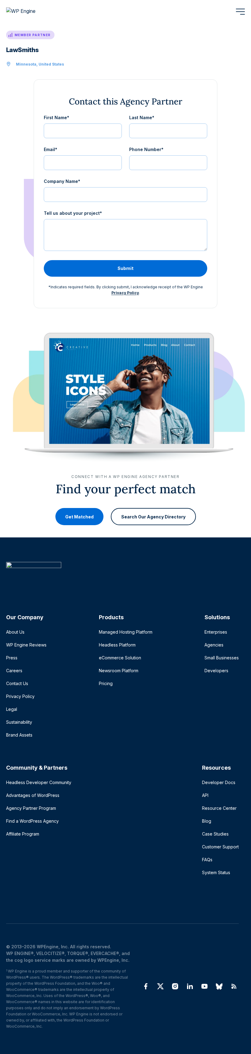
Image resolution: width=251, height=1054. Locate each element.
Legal (11, 709)
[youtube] (204, 986)
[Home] (122, 577)
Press (11, 657)
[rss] (234, 986)
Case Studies (215, 833)
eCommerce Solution (120, 657)
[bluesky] (219, 986)
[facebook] (146, 986)
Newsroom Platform (118, 670)
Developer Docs (218, 782)
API (205, 795)
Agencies (213, 644)
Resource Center (219, 808)
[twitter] (160, 986)
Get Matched (79, 516)
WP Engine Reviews (26, 644)
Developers (216, 670)
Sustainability (19, 722)
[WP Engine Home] (29, 11)
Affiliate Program (22, 833)
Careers (14, 670)
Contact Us (17, 683)
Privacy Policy (125, 292)
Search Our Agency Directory (153, 516)
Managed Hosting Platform (125, 632)
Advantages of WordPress (32, 795)
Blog (206, 821)
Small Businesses (221, 657)
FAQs (207, 859)
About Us (15, 632)
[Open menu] (240, 11)
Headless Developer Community (38, 782)
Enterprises (215, 632)
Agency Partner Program (31, 808)
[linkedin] (190, 986)
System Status (216, 872)
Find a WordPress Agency (32, 821)
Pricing (106, 683)
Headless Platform (117, 644)
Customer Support (220, 846)
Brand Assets (19, 734)
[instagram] (175, 986)
